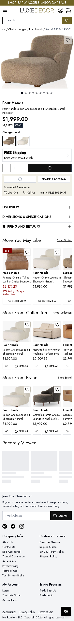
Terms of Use (9, 571)
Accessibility (9, 561)
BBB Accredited (11, 552)
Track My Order (11, 595)
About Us (7, 542)
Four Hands (36, 29)
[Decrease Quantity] (6, 168)
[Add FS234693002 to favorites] (57, 252)
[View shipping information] (37, 155)
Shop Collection (62, 313)
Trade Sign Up (47, 590)
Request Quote (47, 547)
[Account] (60, 10)
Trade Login (46, 595)
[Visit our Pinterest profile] (4, 526)
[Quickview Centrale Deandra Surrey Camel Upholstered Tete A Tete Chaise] (67, 431)
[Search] (67, 20)
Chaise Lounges (17, 29)
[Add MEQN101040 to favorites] (27, 252)
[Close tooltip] (67, 599)
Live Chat (13, 193)
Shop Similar (64, 240)
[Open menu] (5, 10)
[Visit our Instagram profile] (21, 526)
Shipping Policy (48, 556)
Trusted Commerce (13, 556)
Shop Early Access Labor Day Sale (37, 2)
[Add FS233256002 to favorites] (57, 389)
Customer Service (49, 542)
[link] (68, 10)
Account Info (9, 600)
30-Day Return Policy (51, 552)
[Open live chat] (66, 611)
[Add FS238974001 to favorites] (57, 324)
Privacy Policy (10, 566)
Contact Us (8, 547)
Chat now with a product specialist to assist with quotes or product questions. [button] (44, 601)
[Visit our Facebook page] (13, 526)
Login (5, 590)
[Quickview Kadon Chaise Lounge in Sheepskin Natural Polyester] (7, 366)
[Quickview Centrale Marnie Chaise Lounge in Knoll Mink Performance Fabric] (37, 431)
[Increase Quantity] (22, 168)
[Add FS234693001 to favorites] (68, 40)
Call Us (31, 193)
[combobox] (32, 20)
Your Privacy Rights (13, 575)
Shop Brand (65, 378)
